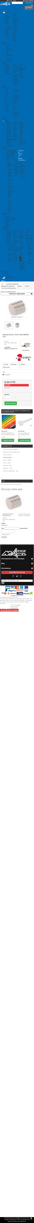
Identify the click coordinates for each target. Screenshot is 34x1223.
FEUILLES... (4, 431)
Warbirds (7, 17)
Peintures (22, 262)
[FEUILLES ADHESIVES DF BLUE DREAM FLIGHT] (8, 421)
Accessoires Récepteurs (10, 154)
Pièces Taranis (10, 193)
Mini (13, 154)
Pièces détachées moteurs (15, 78)
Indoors (7, 30)
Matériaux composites (22, 265)
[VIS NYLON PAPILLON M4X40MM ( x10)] (25, 421)
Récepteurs (9, 152)
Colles (21, 235)
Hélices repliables (9, 142)
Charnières (9, 241)
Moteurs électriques (8, 66)
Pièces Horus (9, 201)
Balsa (21, 257)
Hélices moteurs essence (9, 135)
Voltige (7, 15)
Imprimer (7, 374)
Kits (6, 14)
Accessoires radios (11, 189)
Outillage (29, 254)
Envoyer (4, 537)
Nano (13, 157)
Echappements (17, 70)
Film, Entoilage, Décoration (22, 246)
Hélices (8, 59)
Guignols (9, 238)
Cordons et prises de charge (15, 105)
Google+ (22, 364)
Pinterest (7, 367)
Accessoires (10, 61)
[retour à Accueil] (2, 284)
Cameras (7, 216)
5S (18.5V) (7, 104)
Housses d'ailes (15, 32)
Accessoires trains (29, 242)
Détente (7, 34)
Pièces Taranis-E (10, 197)
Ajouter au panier (12, 610)
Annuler (3, 610)
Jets (6, 36)
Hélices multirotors (9, 145)
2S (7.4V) (6, 94)
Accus (6, 89)
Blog (3, 563)
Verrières (15, 20)
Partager (14, 364)
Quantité (6, 394)
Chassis (9, 48)
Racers (7, 22)
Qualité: (3, 523)
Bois (21, 255)
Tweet (6, 364)
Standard (14, 152)
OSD (6, 223)
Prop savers (21, 74)
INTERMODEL (26, 350)
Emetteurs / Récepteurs (11, 218)
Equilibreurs (16, 139)
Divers (14, 41)
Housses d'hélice (15, 137)
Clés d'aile (14, 35)
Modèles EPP (15, 38)
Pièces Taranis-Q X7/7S (10, 206)
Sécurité (15, 116)
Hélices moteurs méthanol (9, 125)
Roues (27, 240)
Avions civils (7, 19)
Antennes (7, 221)
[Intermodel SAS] (3, 4)
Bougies (15, 84)
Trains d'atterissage (29, 237)
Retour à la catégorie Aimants (8, 291)
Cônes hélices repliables (22, 125)
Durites (15, 243)
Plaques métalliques (22, 269)
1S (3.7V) (6, 91)
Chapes (8, 240)
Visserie (22, 243)
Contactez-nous (17, 572)
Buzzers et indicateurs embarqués (16, 112)
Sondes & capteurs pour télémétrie (10, 183)
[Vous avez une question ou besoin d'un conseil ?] (23, 357)
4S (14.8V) (7, 101)
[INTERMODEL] (25, 345)
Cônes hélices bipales (21, 130)
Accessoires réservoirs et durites (16, 252)
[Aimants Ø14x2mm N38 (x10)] (9, 325)
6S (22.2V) (7, 107)
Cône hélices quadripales (22, 139)
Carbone (22, 237)
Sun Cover (14, 29)
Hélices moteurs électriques (9, 130)
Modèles (7, 224)
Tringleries (9, 243)
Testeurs (15, 100)
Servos (13, 150)
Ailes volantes (7, 32)
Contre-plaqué (21, 259)
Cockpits (15, 25)
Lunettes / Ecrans (9, 219)
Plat (13, 158)
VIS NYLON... (21, 431)
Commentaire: (24, 528)
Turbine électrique (7, 72)
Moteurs (7, 64)
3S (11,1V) (7, 98)
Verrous (8, 245)
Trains (14, 23)
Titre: (3, 528)
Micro (13, 155)
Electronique (11, 191)
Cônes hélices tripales (21, 135)
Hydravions (8, 28)
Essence (7, 70)
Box (21, 168)
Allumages (15, 81)
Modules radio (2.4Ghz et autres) (10, 176)
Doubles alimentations (23, 170)
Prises (21, 72)
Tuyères (15, 26)
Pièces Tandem (16, 170)
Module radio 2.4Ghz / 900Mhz (9, 160)
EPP (21, 249)
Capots (15, 22)
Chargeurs (15, 97)
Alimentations (16, 99)
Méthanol (7, 69)
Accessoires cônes (23, 143)
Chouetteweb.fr (20, 595)
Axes (21, 70)
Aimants (22, 263)
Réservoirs (15, 241)
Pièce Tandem (10, 211)
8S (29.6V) (7, 110)
